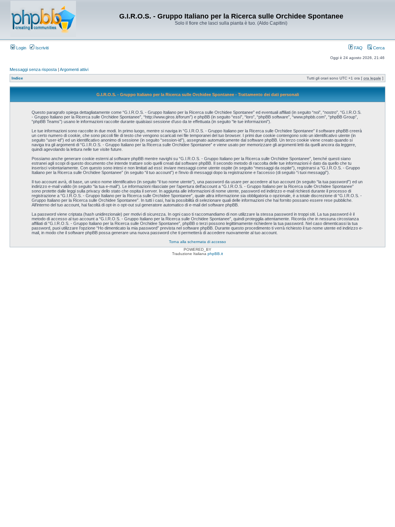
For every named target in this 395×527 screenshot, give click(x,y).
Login (20, 48)
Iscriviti (41, 48)
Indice (17, 78)
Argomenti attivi (74, 69)
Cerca (378, 48)
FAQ (358, 48)
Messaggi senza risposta (33, 69)
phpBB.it (215, 254)
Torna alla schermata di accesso (197, 242)
